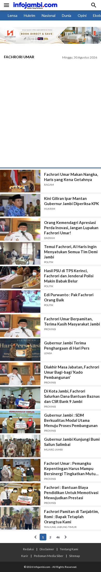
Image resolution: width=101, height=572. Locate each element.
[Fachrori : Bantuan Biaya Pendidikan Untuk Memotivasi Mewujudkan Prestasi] (20, 494)
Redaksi (28, 549)
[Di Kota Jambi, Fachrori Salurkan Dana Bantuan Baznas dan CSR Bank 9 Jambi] (20, 398)
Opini (82, 15)
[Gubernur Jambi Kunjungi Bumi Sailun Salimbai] (20, 446)
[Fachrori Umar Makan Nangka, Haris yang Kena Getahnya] (20, 181)
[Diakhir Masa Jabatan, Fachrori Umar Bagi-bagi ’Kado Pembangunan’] (20, 374)
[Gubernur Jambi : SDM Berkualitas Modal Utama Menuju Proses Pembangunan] (20, 422)
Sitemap (74, 555)
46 (58, 537)
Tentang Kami (69, 549)
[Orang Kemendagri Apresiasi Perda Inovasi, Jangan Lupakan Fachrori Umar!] (20, 229)
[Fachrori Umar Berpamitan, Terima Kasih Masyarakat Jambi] (20, 325)
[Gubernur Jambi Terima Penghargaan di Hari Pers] (20, 349)
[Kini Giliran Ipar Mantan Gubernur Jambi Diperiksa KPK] (20, 205)
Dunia (66, 15)
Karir (24, 555)
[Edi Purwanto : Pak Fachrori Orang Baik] (20, 301)
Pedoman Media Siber (48, 555)
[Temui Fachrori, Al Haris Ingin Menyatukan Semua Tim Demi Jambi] (20, 253)
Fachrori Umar (19, 57)
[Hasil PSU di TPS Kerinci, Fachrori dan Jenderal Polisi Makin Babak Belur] (20, 277)
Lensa (12, 15)
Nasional (48, 15)
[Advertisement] (50, 114)
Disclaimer (47, 549)
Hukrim (29, 15)
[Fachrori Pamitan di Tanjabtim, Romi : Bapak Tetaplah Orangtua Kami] (20, 518)
